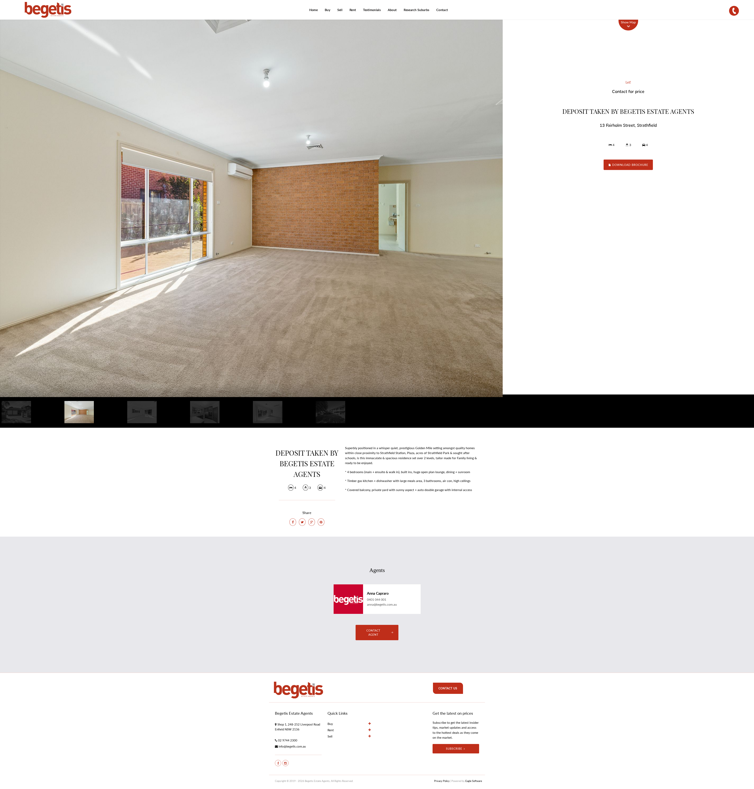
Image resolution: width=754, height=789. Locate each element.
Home (313, 10)
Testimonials (372, 10)
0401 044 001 (376, 599)
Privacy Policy (442, 781)
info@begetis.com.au (292, 746)
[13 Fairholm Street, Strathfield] (251, 208)
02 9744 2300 (287, 740)
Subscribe (454, 748)
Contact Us (447, 688)
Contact (442, 10)
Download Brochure (629, 164)
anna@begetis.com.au (382, 604)
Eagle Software (473, 781)
